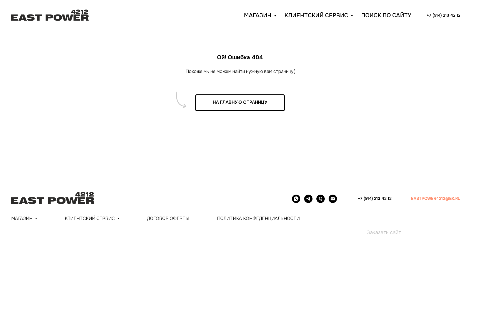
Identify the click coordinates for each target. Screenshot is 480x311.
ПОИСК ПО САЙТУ (386, 15)
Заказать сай (382, 232)
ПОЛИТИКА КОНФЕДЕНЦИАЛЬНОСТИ (258, 218)
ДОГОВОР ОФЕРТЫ (168, 218)
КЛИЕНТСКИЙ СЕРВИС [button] (316, 15)
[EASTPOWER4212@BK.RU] (333, 199)
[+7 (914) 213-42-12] (320, 199)
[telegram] (308, 199)
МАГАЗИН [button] (258, 15)
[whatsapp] (296, 199)
